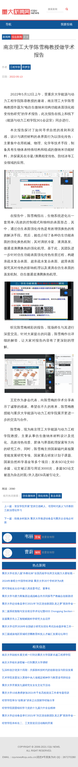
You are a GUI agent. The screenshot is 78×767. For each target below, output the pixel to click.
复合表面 (56, 495)
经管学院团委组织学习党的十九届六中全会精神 (28, 708)
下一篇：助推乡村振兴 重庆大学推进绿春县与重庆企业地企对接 (38, 520)
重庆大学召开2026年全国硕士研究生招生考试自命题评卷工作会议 (39, 626)
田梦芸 (26, 67)
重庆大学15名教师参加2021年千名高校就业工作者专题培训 (35, 692)
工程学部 (15, 67)
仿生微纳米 (29, 495)
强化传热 (43, 495)
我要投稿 (66, 24)
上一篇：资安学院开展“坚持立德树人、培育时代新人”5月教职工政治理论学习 (38, 508)
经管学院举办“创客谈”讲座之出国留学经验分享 (28, 700)
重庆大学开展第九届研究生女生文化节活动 (26, 685)
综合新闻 (17, 36)
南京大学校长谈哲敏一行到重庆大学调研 (25, 662)
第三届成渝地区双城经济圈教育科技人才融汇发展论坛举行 (35, 634)
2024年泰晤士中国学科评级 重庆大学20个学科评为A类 (33, 580)
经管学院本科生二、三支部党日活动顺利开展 (27, 723)
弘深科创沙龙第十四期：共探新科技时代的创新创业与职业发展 (37, 670)
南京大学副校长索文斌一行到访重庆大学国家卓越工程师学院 (36, 654)
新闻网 (6, 36)
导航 (8, 24)
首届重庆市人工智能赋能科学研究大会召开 (26, 618)
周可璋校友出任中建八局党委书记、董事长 (26, 588)
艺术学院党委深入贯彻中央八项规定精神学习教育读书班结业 (36, 677)
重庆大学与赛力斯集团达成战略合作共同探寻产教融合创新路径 (37, 596)
